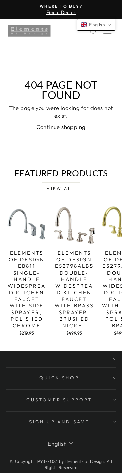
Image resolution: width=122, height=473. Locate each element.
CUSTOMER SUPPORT (59, 399)
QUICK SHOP (59, 377)
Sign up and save (59, 421)
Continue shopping (60, 126)
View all (61, 188)
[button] (96, 24)
